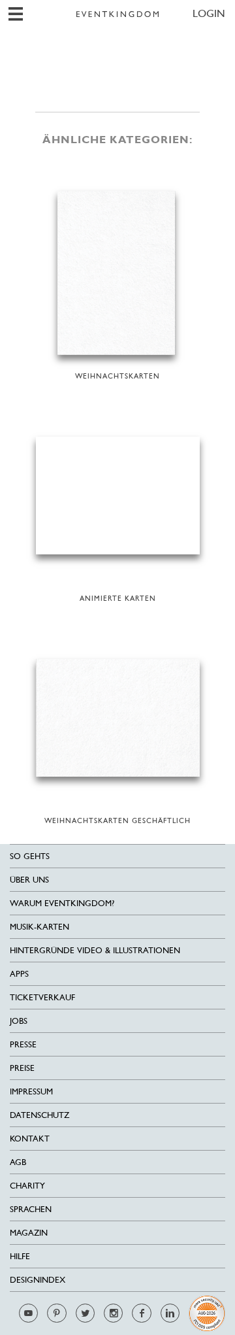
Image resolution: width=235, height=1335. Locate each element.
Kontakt (30, 1138)
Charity (27, 1186)
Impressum (31, 1091)
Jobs (18, 1021)
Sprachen (31, 1209)
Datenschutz (39, 1115)
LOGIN (209, 13)
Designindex (37, 1280)
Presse (23, 1044)
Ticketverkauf (42, 997)
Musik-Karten (39, 927)
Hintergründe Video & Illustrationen (95, 950)
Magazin (29, 1233)
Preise (22, 1068)
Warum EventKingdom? (62, 903)
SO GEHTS (30, 856)
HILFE (20, 1256)
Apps (19, 974)
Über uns (29, 880)
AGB (18, 1162)
